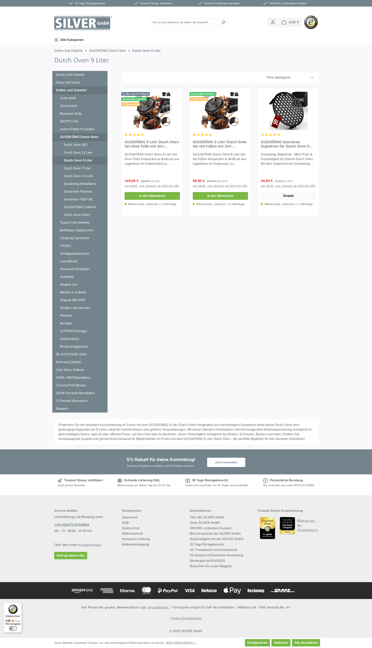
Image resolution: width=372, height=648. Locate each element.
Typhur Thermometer (75, 222)
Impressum (130, 517)
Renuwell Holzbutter (74, 269)
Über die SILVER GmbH (207, 517)
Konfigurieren (257, 642)
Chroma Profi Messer (71, 385)
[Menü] (19, 604)
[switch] (13, 628)
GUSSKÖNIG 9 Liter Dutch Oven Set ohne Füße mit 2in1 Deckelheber (152, 144)
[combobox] (185, 22)
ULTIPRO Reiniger (73, 331)
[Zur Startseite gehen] (83, 23)
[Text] (287, 528)
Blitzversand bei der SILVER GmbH (215, 533)
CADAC (66, 245)
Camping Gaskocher (74, 238)
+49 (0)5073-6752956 (71, 525)
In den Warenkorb (152, 195)
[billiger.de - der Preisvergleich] (307, 528)
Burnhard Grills (71, 113)
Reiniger (66, 323)
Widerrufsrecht (132, 533)
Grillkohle (67, 276)
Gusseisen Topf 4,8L (78, 199)
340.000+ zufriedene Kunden (210, 528)
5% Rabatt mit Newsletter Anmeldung (216, 555)
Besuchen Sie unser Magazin (211, 566)
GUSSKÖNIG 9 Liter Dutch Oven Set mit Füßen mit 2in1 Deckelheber (220, 144)
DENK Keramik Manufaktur (75, 393)
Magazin (62, 408)
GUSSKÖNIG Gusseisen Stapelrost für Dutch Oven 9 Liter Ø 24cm (285, 144)
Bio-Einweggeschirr (74, 346)
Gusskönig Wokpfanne (80, 183)
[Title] (267, 528)
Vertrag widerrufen (71, 555)
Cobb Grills (68, 98)
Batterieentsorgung (135, 544)
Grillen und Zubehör (71, 90)
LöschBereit (68, 261)
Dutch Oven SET (76, 144)
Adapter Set (68, 284)
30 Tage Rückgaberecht (207, 544)
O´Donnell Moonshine (72, 400)
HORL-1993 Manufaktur (73, 377)
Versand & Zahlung (136, 539)
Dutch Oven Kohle (77, 214)
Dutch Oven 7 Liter (77, 168)
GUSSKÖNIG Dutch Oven (79, 137)
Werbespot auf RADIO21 (207, 560)
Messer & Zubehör (73, 292)
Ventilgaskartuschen (74, 253)
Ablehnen (281, 642)
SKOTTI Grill (69, 121)
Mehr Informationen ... (181, 642)
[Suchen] (223, 22)
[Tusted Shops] (311, 22)
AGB (125, 522)
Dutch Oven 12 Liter (78, 152)
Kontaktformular (89, 544)
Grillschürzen (69, 338)
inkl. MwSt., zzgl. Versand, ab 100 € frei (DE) (152, 185)
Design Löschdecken (75, 307)
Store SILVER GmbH (205, 522)
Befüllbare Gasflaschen (77, 230)
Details (288, 195)
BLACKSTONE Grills (71, 354)
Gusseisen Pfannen (78, 191)
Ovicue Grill (68, 106)
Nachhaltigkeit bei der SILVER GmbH (217, 539)
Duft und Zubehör (68, 362)
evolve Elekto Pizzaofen (77, 129)
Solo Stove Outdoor (70, 369)
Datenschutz (131, 528)
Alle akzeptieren (306, 642)
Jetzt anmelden (226, 462)
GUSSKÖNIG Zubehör (80, 207)
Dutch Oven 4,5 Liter (78, 176)
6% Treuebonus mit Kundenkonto (213, 549)
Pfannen (66, 315)
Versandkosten (158, 607)
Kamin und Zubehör (70, 74)
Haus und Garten (68, 82)
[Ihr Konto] (272, 22)
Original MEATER (73, 300)
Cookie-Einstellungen (186, 618)
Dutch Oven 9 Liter (78, 160)
